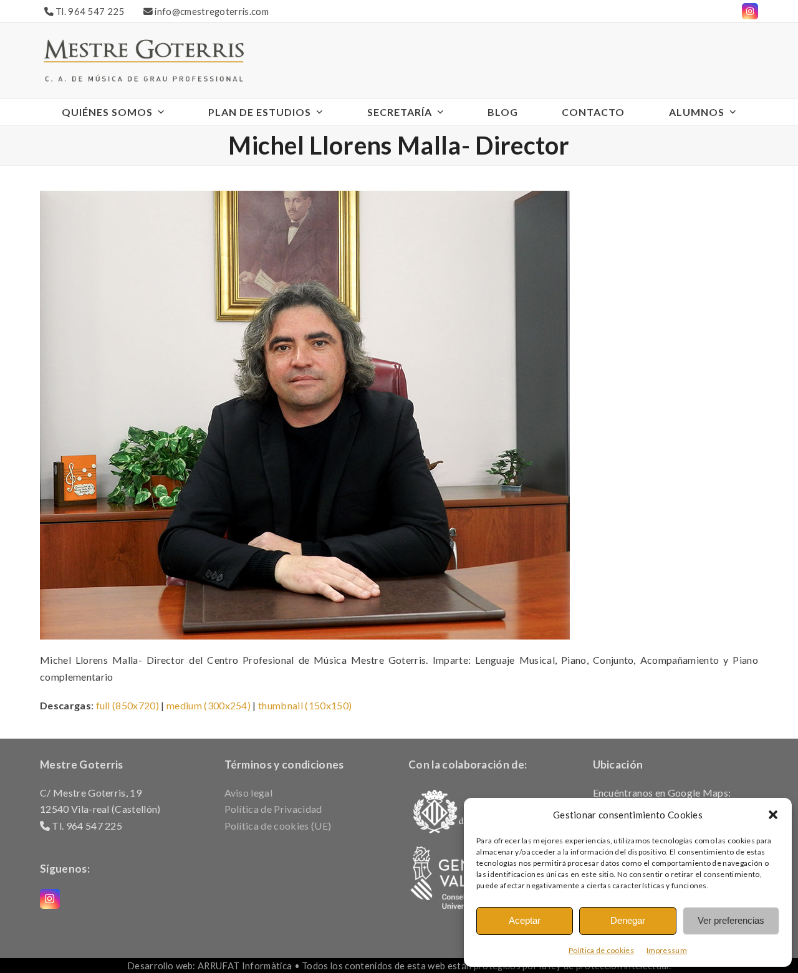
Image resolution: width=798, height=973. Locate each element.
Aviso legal (248, 792)
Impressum (667, 950)
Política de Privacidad (273, 809)
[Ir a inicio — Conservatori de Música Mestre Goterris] (143, 59)
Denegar (627, 920)
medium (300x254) (208, 705)
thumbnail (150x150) (305, 705)
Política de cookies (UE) (278, 826)
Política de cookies (601, 950)
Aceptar (525, 920)
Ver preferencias (731, 920)
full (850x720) (127, 705)
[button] (773, 814)
